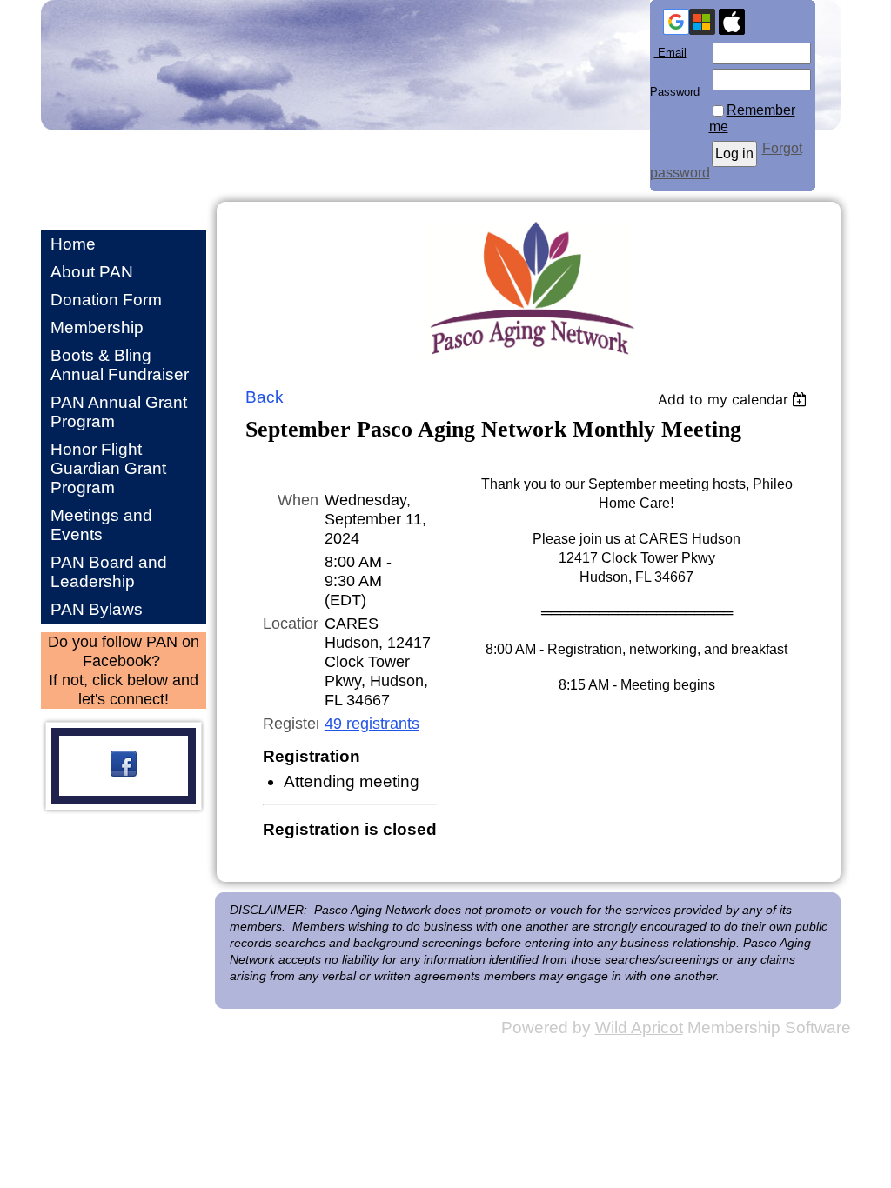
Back (264, 397)
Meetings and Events (101, 525)
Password (675, 85)
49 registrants (372, 723)
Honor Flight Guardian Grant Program (108, 468)
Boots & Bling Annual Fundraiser (119, 365)
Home (73, 244)
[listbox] (735, 399)
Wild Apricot (639, 1027)
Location (290, 623)
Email (668, 52)
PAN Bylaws (96, 609)
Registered (290, 723)
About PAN (91, 272)
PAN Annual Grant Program (118, 411)
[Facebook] (124, 764)
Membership (97, 327)
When (298, 500)
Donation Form (106, 299)
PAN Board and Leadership (108, 572)
